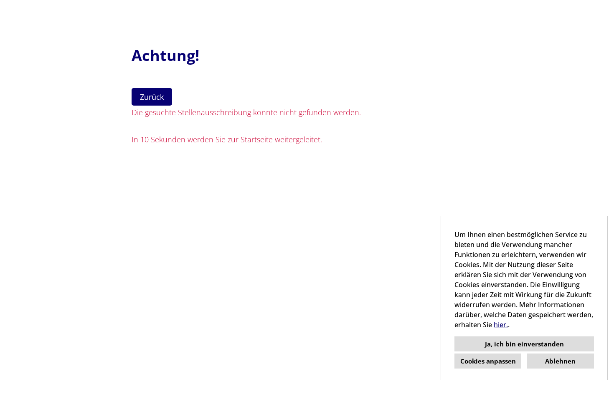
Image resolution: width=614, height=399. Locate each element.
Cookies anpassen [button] (488, 361)
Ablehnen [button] (560, 361)
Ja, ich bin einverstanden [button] (524, 344)
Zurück (152, 97)
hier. (501, 324)
